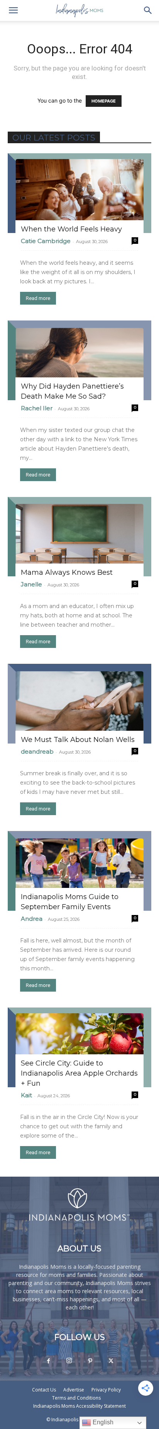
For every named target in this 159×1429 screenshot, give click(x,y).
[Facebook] (48, 1361)
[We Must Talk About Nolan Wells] (79, 704)
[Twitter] (110, 1361)
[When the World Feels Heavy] (79, 193)
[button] (13, 10)
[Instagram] (69, 1361)
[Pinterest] (90, 1361)
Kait (26, 1095)
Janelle (31, 584)
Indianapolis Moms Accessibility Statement (79, 1406)
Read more (38, 298)
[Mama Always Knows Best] (79, 537)
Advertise (73, 1389)
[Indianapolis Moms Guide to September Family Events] (79, 871)
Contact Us (44, 1389)
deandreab (37, 751)
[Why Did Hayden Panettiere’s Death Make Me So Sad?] (79, 360)
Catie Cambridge (46, 241)
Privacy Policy (106, 1389)
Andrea (31, 918)
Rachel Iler (36, 408)
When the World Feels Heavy (71, 229)
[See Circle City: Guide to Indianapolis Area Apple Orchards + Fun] (79, 1047)
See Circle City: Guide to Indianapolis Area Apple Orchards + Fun (79, 1073)
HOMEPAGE (103, 101)
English (102, 1422)
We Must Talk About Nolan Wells (78, 739)
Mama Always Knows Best (67, 572)
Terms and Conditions (76, 1398)
